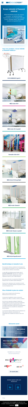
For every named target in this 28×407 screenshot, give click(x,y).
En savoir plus (14, 371)
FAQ (3, 398)
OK (16, 405)
